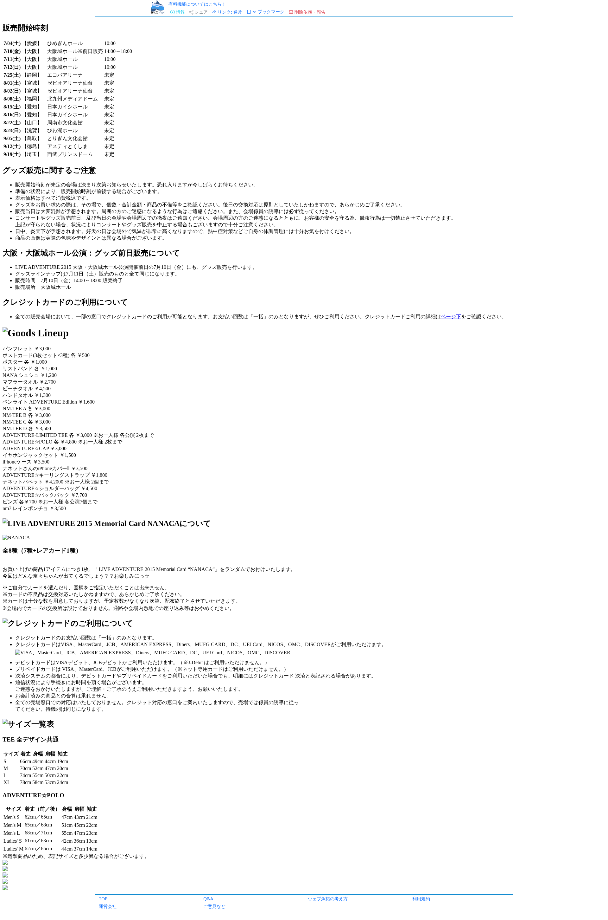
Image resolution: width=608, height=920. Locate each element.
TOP (103, 899)
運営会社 (108, 906)
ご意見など (214, 906)
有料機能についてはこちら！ (197, 4)
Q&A (208, 899)
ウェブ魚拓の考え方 (328, 899)
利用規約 (421, 899)
